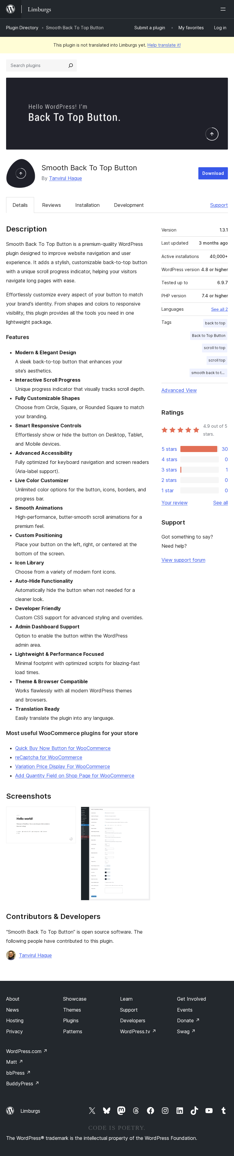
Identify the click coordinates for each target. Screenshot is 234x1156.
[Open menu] (224, 9)
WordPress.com (27, 1051)
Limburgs (30, 1111)
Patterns (72, 1031)
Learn (126, 999)
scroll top (216, 360)
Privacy (14, 1031)
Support (219, 205)
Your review (174, 503)
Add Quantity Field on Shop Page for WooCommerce (74, 775)
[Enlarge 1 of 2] (68, 815)
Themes (72, 1010)
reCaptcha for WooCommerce (48, 757)
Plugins (71, 1020)
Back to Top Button (208, 335)
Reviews (51, 205)
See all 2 (219, 309)
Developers (132, 1020)
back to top (215, 323)
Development (129, 205)
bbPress (18, 1073)
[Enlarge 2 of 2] (142, 815)
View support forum (183, 560)
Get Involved (191, 999)
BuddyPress (22, 1083)
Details (20, 205)
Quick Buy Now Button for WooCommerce (63, 748)
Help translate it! (164, 45)
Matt (14, 1062)
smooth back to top (208, 372)
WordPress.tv (138, 1031)
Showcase (75, 999)
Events (185, 1010)
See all (220, 503)
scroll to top (214, 347)
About (13, 999)
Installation (87, 205)
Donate (188, 1020)
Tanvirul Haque (65, 178)
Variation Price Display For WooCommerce (62, 766)
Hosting (14, 1020)
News (12, 1010)
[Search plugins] (71, 65)
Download (213, 173)
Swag (186, 1031)
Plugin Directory (22, 27)
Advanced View (179, 390)
